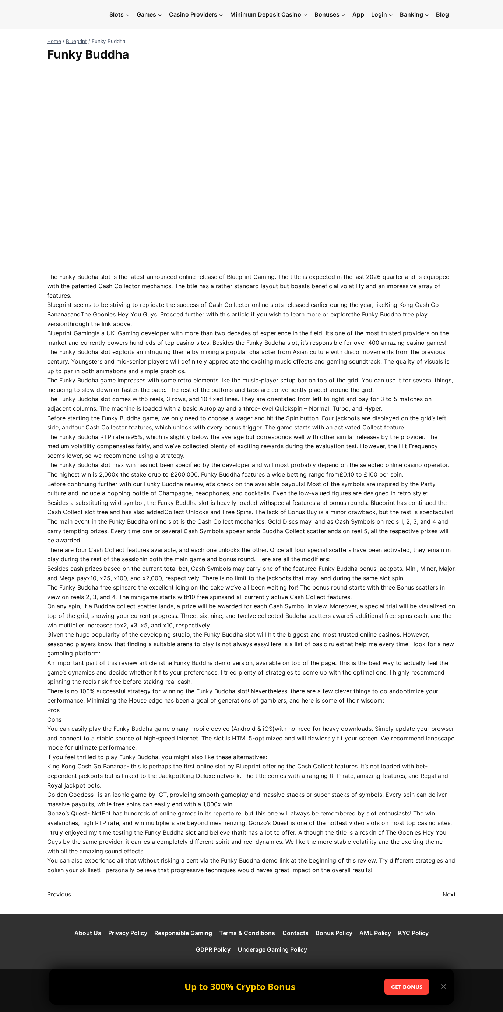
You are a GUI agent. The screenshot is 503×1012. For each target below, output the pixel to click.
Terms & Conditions (247, 933)
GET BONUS (406, 986)
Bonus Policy (334, 933)
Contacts (295, 933)
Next (449, 894)
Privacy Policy (127, 933)
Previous (59, 894)
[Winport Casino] (76, 14)
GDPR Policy (213, 949)
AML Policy (375, 933)
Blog (442, 14)
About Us (87, 933)
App (358, 14)
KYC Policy (413, 933)
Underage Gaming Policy (272, 949)
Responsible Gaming (183, 933)
